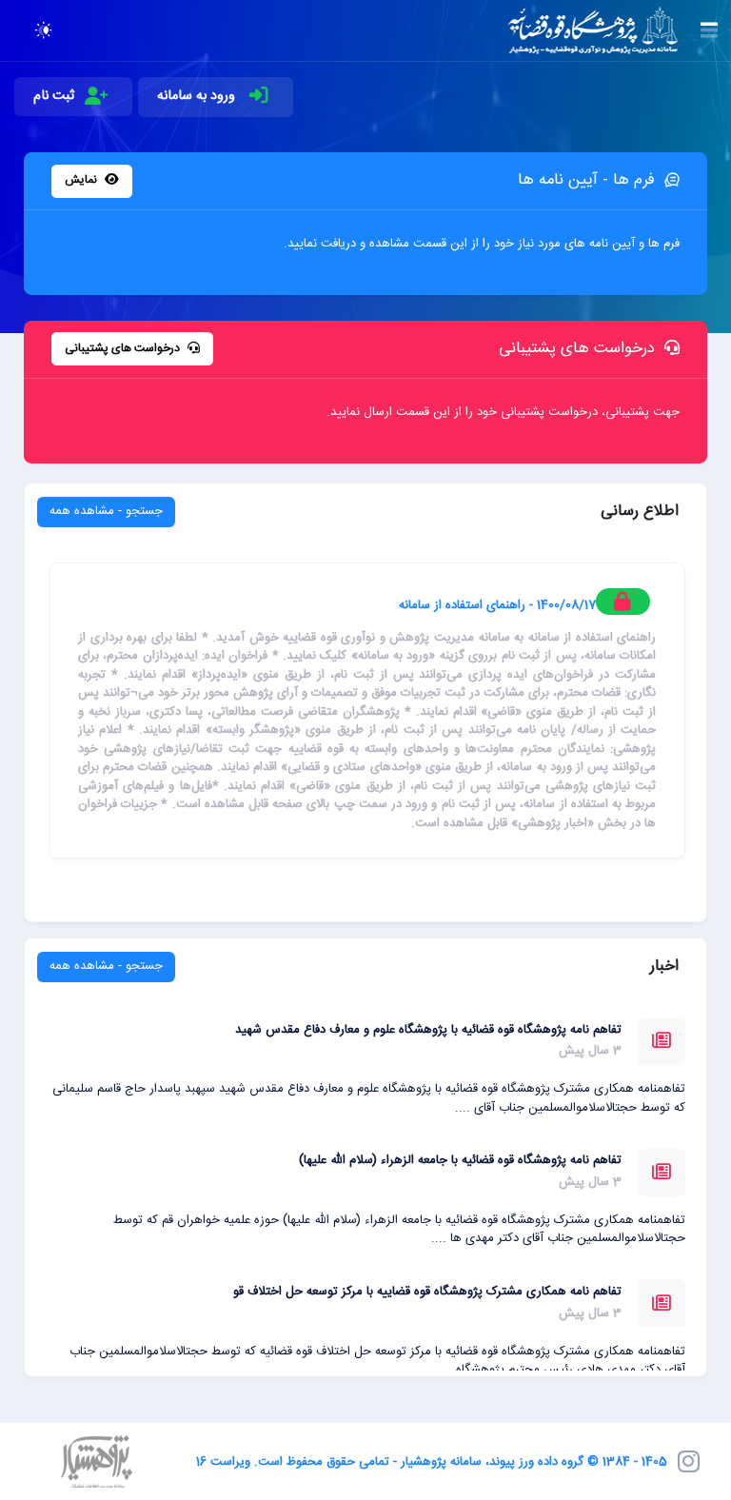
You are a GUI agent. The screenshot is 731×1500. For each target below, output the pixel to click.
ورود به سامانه (198, 96)
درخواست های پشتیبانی (124, 349)
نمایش (82, 180)
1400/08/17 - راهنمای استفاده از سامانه (497, 605)
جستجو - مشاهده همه (106, 511)
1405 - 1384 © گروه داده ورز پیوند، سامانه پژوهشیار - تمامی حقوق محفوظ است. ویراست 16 (431, 1461)
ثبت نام (53, 96)
